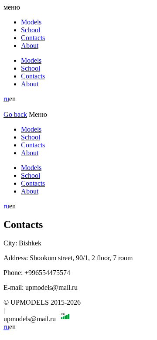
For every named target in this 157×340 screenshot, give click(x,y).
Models (31, 22)
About (29, 45)
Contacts (33, 37)
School (30, 30)
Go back (15, 114)
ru (6, 98)
